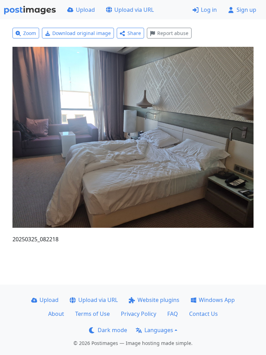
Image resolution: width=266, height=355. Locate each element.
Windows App (217, 300)
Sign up (246, 10)
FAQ (172, 314)
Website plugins (158, 300)
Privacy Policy (138, 314)
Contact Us (203, 314)
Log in (209, 10)
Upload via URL (134, 10)
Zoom (29, 33)
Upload (85, 10)
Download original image (81, 33)
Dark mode (112, 330)
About (56, 314)
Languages (158, 330)
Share (134, 33)
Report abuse (172, 33)
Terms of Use (92, 314)
